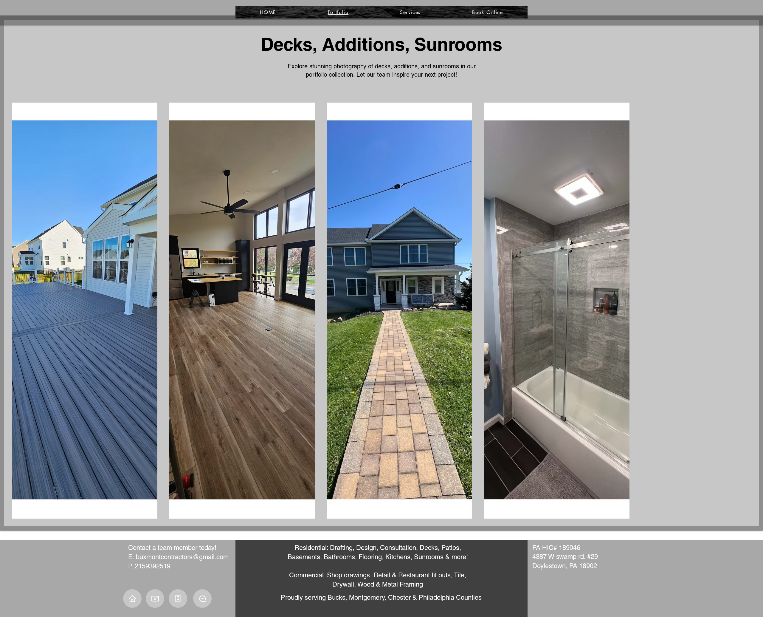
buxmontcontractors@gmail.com (182, 557)
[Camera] (155, 598)
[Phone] (178, 598)
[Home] (132, 598)
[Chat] (202, 598)
